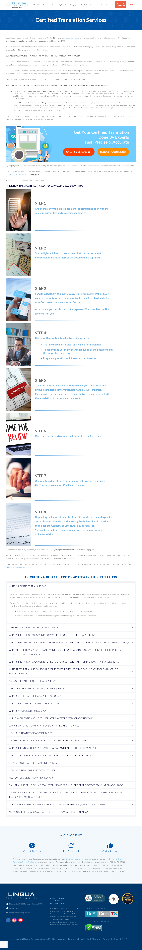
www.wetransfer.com (69, 302)
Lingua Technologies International (77, 859)
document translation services (17, 174)
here (48, 180)
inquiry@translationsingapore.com (77, 293)
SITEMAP (123, 939)
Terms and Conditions (110, 939)
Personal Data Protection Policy (79, 939)
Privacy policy (96, 939)
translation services (70, 38)
